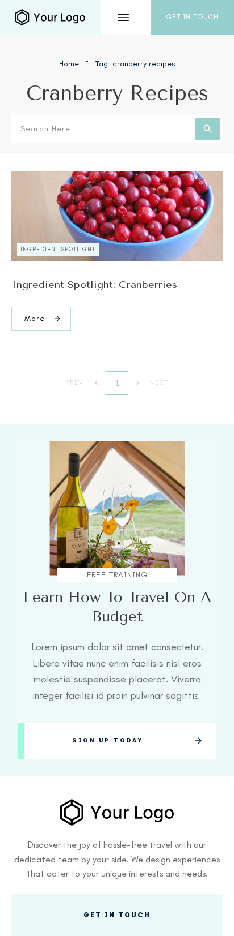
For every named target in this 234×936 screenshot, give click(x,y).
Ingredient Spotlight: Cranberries (94, 284)
